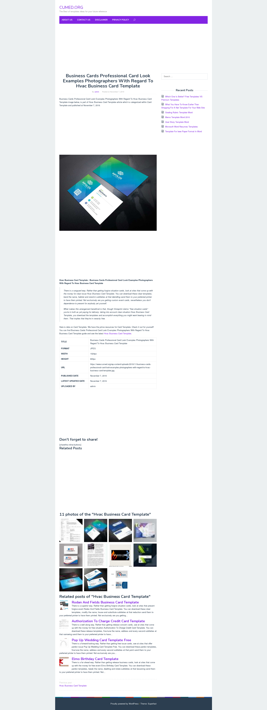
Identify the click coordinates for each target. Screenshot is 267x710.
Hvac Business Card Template (117, 333)
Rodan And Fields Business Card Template (105, 602)
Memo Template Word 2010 (177, 117)
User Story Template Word (177, 121)
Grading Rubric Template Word (179, 112)
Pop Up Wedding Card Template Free (101, 640)
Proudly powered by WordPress (124, 703)
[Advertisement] (133, 48)
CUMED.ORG (71, 7)
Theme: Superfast (148, 703)
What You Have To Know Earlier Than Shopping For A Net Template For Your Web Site (183, 106)
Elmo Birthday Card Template (95, 659)
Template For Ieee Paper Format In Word (183, 131)
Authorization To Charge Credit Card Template (108, 621)
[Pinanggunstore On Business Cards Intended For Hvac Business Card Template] (95, 579)
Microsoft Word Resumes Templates (181, 126)
